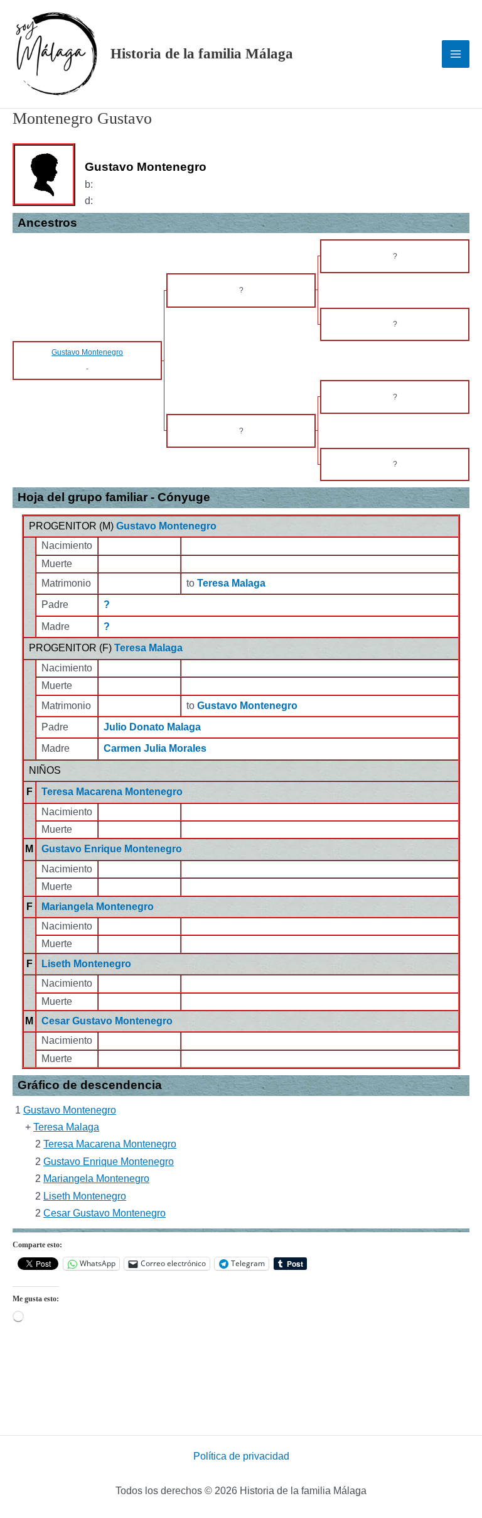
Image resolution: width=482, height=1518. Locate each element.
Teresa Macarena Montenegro (112, 791)
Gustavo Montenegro (166, 526)
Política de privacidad (241, 1456)
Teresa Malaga (148, 647)
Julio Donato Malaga (152, 727)
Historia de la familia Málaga (201, 54)
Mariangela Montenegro (97, 906)
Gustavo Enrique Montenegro (111, 848)
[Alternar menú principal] (455, 54)
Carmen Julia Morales (155, 748)
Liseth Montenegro (86, 963)
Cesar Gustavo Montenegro (107, 1021)
